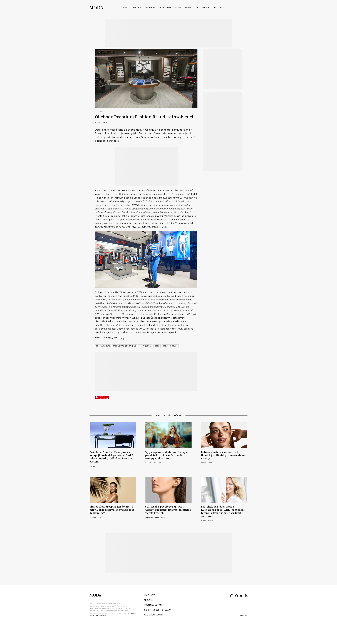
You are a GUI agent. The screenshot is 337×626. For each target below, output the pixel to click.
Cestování (219, 8)
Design (177, 8)
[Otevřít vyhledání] (245, 7)
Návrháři (150, 8)
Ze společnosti (203, 8)
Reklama (148, 600)
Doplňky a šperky (152, 517)
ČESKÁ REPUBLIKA (170, 346)
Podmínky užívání (153, 605)
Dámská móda (157, 463)
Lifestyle (136, 8)
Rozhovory (165, 8)
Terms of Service (98, 615)
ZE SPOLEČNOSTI (103, 346)
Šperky (163, 517)
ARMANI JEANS (145, 346)
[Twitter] (241, 596)
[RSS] (246, 596)
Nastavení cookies (154, 615)
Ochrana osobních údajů (157, 610)
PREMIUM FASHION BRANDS (124, 346)
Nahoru (243, 615)
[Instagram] (231, 596)
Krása (188, 8)
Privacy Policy (131, 613)
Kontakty (149, 595)
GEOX (157, 346)
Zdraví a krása (207, 463)
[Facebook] (236, 596)
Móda (124, 8)
